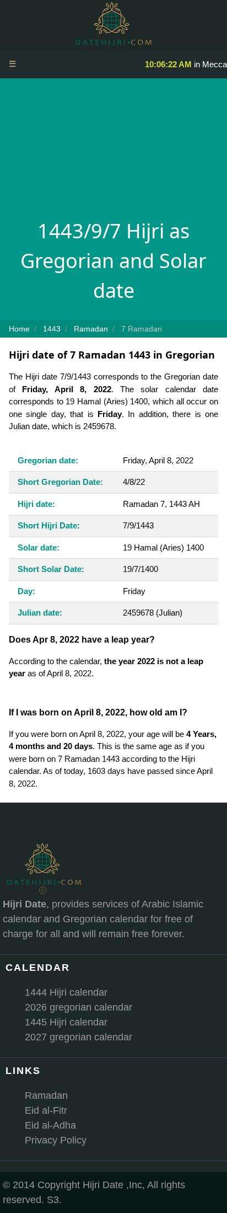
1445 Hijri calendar (66, 1022)
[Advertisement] (113, 152)
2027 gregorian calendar (78, 1037)
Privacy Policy (56, 1140)
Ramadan (46, 1095)
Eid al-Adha (50, 1125)
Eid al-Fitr (46, 1110)
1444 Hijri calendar (66, 992)
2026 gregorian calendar (78, 1007)
